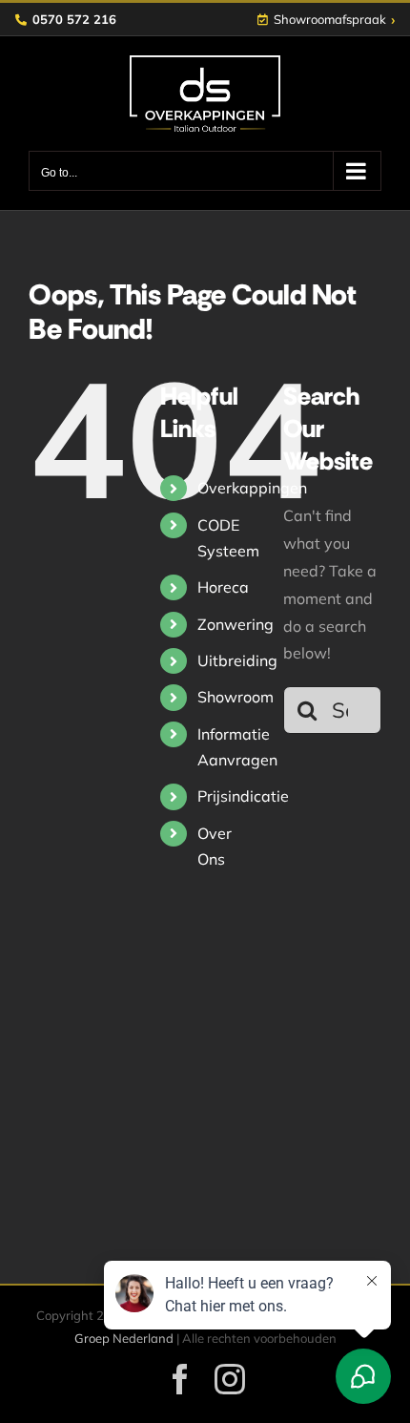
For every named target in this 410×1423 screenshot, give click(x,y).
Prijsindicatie (243, 796)
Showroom (235, 696)
